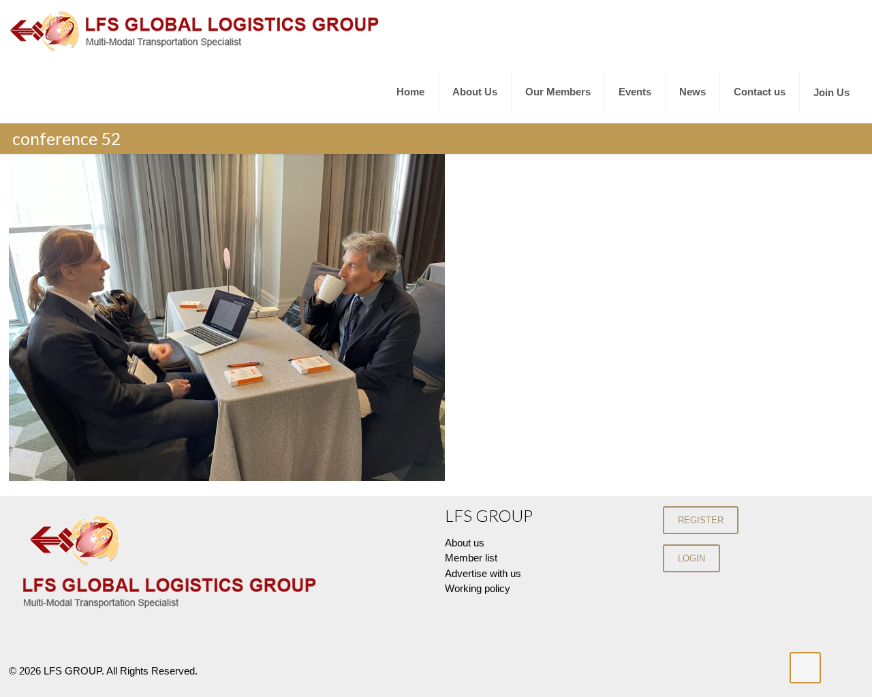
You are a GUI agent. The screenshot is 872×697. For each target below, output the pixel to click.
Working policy (477, 588)
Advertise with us (483, 573)
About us (464, 542)
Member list (471, 557)
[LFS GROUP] (196, 30)
